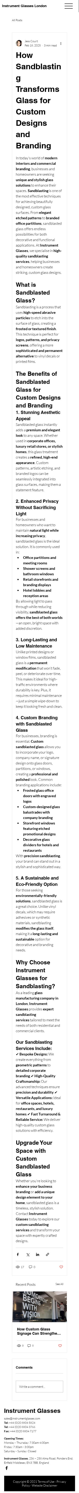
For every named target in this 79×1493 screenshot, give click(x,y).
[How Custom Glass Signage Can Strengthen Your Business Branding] (39, 1306)
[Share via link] (47, 1254)
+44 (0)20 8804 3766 (22, 1427)
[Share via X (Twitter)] (28, 1254)
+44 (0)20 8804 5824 (22, 1422)
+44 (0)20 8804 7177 (23, 1431)
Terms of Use (46, 1482)
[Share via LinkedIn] (38, 1254)
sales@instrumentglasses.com (22, 1418)
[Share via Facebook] (18, 1254)
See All (59, 1284)
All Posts (17, 20)
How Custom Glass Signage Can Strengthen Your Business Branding (38, 1331)
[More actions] (60, 43)
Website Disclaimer (44, 1485)
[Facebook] (6, 1468)
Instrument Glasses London (24, 6)
